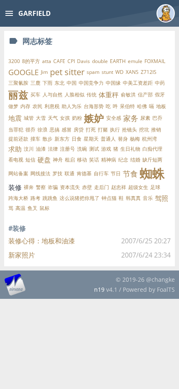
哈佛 (142, 106)
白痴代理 (152, 148)
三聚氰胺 (18, 82)
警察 (41, 187)
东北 (60, 82)
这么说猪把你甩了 (79, 198)
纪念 (123, 159)
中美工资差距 (138, 82)
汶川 (29, 148)
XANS (132, 72)
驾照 (161, 198)
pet (56, 72)
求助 (15, 149)
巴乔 (157, 117)
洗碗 (82, 148)
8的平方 (31, 61)
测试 (94, 148)
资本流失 (70, 187)
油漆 (41, 148)
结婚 (135, 159)
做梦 (13, 106)
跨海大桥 (18, 198)
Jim (44, 72)
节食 (130, 174)
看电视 (15, 159)
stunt (107, 72)
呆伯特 (127, 106)
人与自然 (52, 94)
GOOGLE (23, 72)
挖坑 (144, 129)
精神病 (108, 159)
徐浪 (42, 129)
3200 (14, 61)
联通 (70, 173)
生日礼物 (130, 148)
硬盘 (44, 159)
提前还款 (18, 138)
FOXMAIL (154, 61)
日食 (77, 138)
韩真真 (133, 198)
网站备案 (18, 173)
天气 (53, 117)
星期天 (91, 138)
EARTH (118, 61)
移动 (82, 159)
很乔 (30, 129)
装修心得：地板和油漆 (41, 240)
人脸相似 (75, 94)
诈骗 (53, 187)
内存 (25, 106)
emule (135, 61)
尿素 (145, 117)
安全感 (113, 117)
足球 (155, 187)
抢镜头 (129, 129)
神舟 (58, 159)
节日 (116, 173)
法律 (53, 148)
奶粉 (77, 117)
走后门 (101, 187)
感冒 (67, 129)
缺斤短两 (152, 159)
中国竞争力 (91, 82)
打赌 (103, 129)
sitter (75, 72)
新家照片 (21, 255)
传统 (92, 94)
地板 (161, 106)
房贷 (79, 129)
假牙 (160, 94)
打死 (91, 129)
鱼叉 (32, 208)
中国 (72, 82)
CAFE (59, 61)
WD (119, 72)
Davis (83, 61)
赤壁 (87, 187)
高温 (20, 208)
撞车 (35, 138)
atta (46, 61)
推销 (156, 129)
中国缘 (113, 82)
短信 (30, 159)
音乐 (148, 198)
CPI (71, 61)
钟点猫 (109, 198)
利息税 (52, 106)
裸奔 (29, 187)
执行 (115, 129)
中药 (160, 82)
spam (93, 72)
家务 (130, 118)
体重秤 (109, 94)
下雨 (47, 82)
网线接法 (40, 173)
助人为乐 (72, 106)
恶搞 (55, 129)
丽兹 (18, 94)
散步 (47, 138)
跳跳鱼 (49, 198)
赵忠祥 (118, 187)
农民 (37, 106)
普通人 (108, 138)
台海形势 (94, 106)
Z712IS (149, 72)
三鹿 (35, 82)
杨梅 (135, 138)
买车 (35, 94)
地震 (15, 118)
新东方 (62, 138)
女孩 (65, 117)
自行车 (101, 173)
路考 (35, 198)
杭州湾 (149, 138)
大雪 (41, 117)
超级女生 (138, 187)
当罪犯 (15, 129)
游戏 (106, 148)
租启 (70, 159)
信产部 (145, 94)
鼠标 (45, 208)
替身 (123, 138)
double (100, 61)
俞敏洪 (128, 94)
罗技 (57, 173)
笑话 (94, 159)
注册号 (67, 148)
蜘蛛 (152, 173)
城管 (29, 117)
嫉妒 (94, 118)
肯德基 (84, 173)
